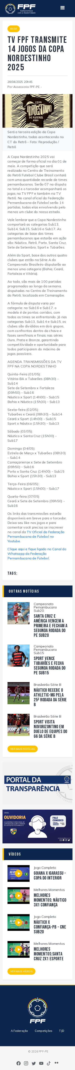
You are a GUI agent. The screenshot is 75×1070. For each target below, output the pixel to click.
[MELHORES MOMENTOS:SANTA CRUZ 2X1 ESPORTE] (19, 949)
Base (13, 28)
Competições (43, 1030)
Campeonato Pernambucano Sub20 (45, 607)
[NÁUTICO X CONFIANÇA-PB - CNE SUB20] (19, 922)
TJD (61, 1030)
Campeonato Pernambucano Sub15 (45, 650)
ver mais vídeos (21, 971)
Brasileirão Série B (47, 684)
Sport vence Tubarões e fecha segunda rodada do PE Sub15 (50, 665)
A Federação (19, 1030)
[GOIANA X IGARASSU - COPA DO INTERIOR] (19, 873)
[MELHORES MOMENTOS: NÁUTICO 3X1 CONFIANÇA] (19, 895)
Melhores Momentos (49, 889)
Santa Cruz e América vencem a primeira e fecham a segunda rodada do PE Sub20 (51, 626)
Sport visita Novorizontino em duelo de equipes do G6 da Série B (50, 729)
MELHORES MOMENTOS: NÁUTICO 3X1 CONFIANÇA (50, 900)
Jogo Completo (45, 867)
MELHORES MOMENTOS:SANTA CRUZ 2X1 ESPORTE (49, 954)
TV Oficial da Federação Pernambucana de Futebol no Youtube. (36, 536)
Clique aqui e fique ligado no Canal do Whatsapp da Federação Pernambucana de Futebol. (37, 553)
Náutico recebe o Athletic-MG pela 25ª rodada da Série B (50, 697)
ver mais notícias (22, 748)
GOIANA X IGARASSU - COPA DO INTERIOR (50, 876)
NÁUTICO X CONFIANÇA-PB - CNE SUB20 (50, 927)
